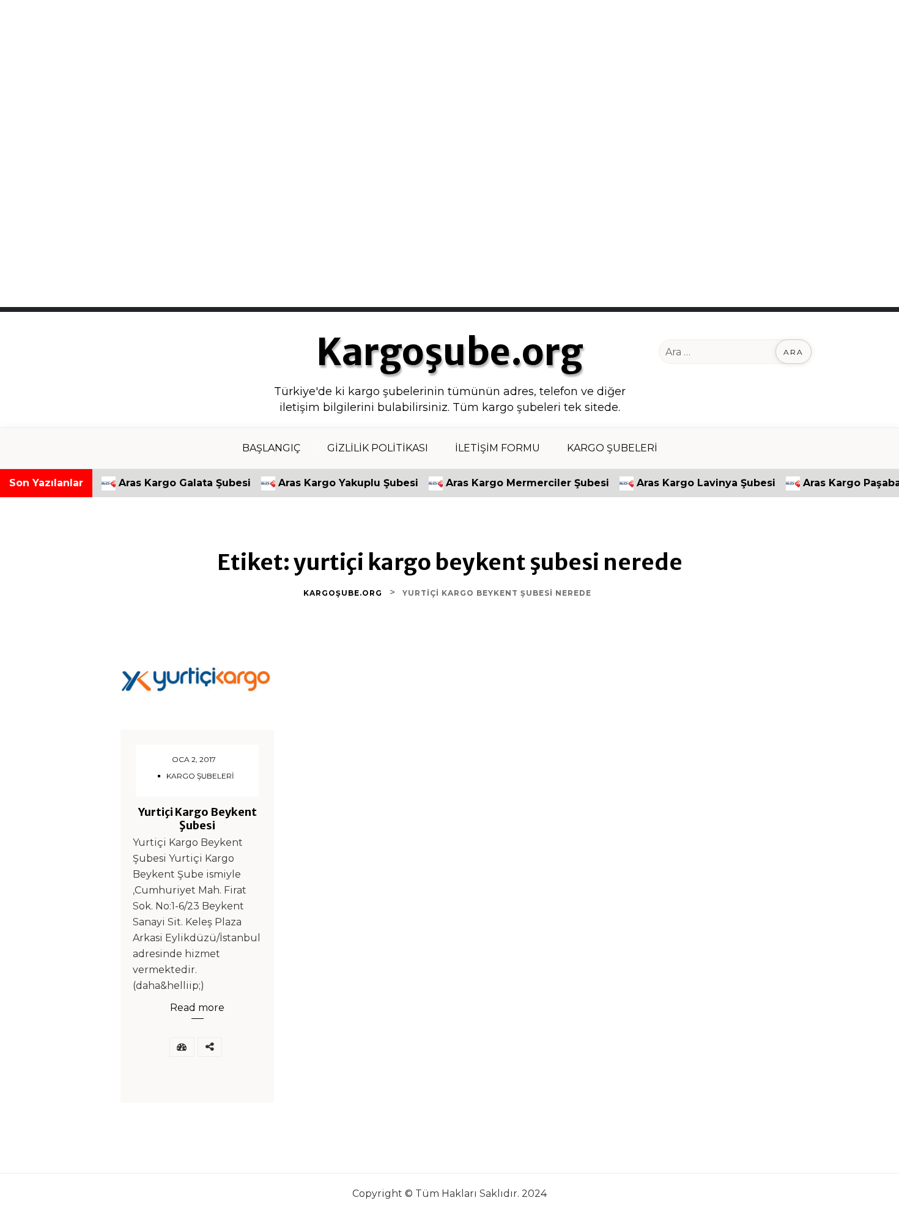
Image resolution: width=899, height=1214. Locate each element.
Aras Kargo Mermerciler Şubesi (502, 483)
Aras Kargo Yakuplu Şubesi (323, 483)
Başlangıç (271, 448)
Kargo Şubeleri (612, 448)
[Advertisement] (367, 85)
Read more (197, 1007)
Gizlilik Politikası (377, 448)
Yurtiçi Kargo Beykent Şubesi (197, 818)
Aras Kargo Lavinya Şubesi (681, 483)
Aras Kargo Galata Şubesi (159, 483)
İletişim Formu (497, 448)
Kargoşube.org (449, 352)
